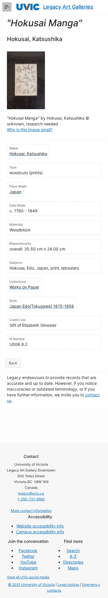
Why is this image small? (29, 129)
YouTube (28, 562)
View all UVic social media (28, 577)
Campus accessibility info (40, 531)
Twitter (28, 556)
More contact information (31, 510)
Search (73, 550)
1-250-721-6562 (31, 499)
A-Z (73, 556)
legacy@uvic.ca (31, 493)
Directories (73, 562)
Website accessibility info (40, 525)
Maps (73, 567)
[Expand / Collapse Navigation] (7, 7)
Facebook (28, 550)
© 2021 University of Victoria (31, 584)
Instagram (28, 567)
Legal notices (68, 584)
